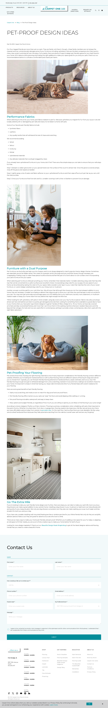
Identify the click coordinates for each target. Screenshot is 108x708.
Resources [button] (20, 7)
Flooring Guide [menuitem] (76, 661)
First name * (10, 562)
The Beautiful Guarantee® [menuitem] (76, 664)
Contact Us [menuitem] (90, 664)
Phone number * (12, 591)
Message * (10, 612)
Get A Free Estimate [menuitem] (10, 12)
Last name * (58, 562)
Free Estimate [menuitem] (46, 673)
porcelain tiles (46, 410)
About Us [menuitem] (90, 654)
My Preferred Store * (61, 601)
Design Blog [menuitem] (61, 667)
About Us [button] (31, 7)
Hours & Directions (74, 10)
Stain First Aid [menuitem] (76, 657)
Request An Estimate (87, 10)
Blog (18, 22)
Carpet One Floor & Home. (20, 697)
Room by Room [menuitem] (92, 657)
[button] (95, 10)
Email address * (59, 591)
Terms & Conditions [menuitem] (90, 668)
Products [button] (9, 7)
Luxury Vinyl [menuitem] (46, 657)
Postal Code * (11, 601)
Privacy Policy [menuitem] (91, 672)
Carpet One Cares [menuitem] (92, 661)
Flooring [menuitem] (44, 654)
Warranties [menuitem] (75, 669)
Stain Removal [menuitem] (76, 654)
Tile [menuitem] (43, 670)
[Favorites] (98, 10)
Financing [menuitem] (45, 676)
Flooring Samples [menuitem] (62, 657)
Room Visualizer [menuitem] (62, 654)
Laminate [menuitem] (45, 667)
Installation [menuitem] (75, 672)
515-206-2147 (33, 3)
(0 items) (102, 10)
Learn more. (54, 705)
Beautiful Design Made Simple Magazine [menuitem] (62, 662)
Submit (54, 637)
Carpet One (10, 22)
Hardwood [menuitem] (45, 661)
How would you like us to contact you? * (18, 580)
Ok (89, 704)
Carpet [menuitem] (44, 664)
